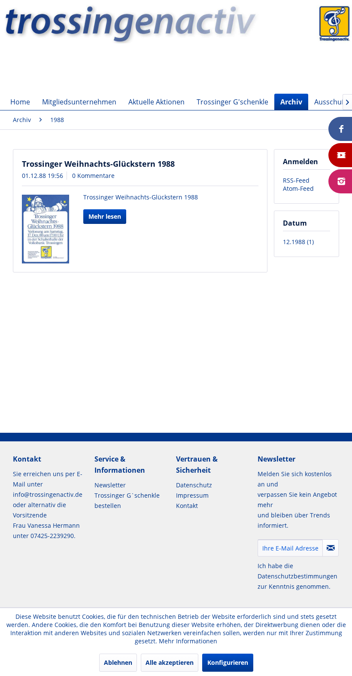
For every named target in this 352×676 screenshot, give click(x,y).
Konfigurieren (227, 662)
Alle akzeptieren (170, 662)
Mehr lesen (104, 216)
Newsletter (110, 485)
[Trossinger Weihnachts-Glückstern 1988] (45, 229)
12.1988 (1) (298, 242)
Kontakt (187, 506)
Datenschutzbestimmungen (297, 576)
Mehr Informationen (188, 641)
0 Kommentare (93, 175)
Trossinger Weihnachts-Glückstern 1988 (98, 164)
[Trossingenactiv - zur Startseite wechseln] (178, 31)
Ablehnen (118, 662)
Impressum (192, 495)
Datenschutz (194, 485)
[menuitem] (20, 102)
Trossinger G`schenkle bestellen (127, 500)
